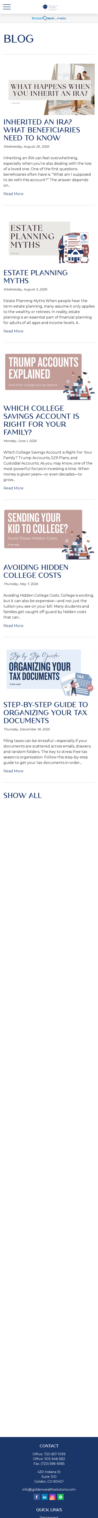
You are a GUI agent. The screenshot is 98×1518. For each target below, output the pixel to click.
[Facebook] (37, 1497)
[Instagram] (52, 1497)
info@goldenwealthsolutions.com (49, 1489)
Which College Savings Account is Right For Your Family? (41, 420)
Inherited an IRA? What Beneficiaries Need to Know (41, 130)
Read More (13, 194)
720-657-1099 (54, 1454)
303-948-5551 (54, 1459)
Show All (22, 796)
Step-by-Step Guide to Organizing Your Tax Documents (45, 713)
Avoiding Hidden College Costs (35, 572)
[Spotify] (60, 1497)
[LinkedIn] (44, 1497)
